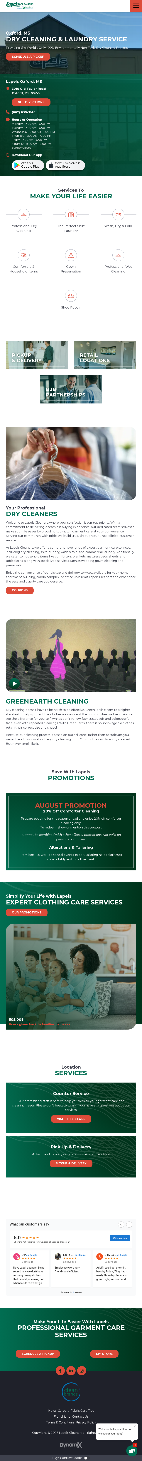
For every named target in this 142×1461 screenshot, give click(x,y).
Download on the (67, 165)
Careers (63, 1410)
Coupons (20, 590)
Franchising (62, 1416)
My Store (104, 1354)
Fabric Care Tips (82, 1410)
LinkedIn (71, 1370)
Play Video (14, 683)
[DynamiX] (71, 1445)
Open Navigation (136, 6)
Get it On (30, 165)
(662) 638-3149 (24, 112)
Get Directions (31, 102)
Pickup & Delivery (71, 1163)
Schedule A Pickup (28, 57)
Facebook (60, 1370)
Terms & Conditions (60, 1422)
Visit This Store (71, 1119)
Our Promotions (27, 912)
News (52, 1410)
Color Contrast (87, 1458)
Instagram (81, 1370)
